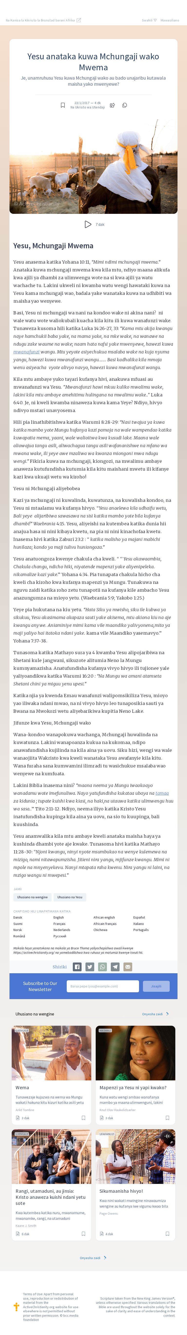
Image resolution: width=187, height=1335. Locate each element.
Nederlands (62, 930)
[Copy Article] (124, 105)
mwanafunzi (26, 352)
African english (104, 917)
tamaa (162, 793)
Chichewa (100, 930)
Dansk (17, 917)
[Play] (88, 224)
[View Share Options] (112, 105)
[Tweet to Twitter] (89, 966)
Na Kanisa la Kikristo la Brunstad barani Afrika (41, 20)
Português (141, 930)
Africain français (105, 924)
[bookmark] (63, 105)
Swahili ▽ (149, 20)
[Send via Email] (127, 966)
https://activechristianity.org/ (34, 952)
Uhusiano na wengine (32, 897)
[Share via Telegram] (115, 966)
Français (59, 924)
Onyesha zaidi (152, 1014)
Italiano (138, 924)
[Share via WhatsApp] (102, 966)
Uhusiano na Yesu (69, 897)
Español (139, 917)
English (59, 917)
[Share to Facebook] (77, 966)
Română (19, 936)
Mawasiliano (170, 20)
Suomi (17, 924)
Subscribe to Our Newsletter (40, 986)
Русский (60, 936)
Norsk (17, 930)
